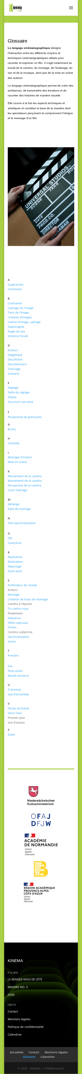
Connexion (15, 289)
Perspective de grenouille (25, 417)
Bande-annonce (18, 675)
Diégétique (15, 355)
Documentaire (17, 364)
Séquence (14, 618)
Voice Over (15, 713)
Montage (14, 594)
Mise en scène (17, 462)
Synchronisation (18, 637)
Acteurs (13, 350)
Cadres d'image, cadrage (24, 322)
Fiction (12, 627)
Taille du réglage (19, 392)
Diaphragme (16, 327)
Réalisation (15, 557)
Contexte (14, 443)
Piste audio (15, 671)
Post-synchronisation (22, 523)
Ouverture (14, 543)
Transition (14, 689)
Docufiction (15, 359)
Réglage (13, 387)
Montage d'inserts (20, 457)
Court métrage (17, 490)
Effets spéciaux (18, 623)
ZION (11, 995)
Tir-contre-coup (18, 608)
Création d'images (20, 317)
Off (10, 538)
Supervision (15, 284)
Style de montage (19, 509)
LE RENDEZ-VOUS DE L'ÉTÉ (25, 979)
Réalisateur (15, 562)
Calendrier (15, 1034)
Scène (12, 641)
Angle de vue (16, 331)
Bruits (12, 429)
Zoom (11, 734)
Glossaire (29, 1057)
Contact (13, 1011)
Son (10, 666)
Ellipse (12, 397)
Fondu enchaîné (18, 708)
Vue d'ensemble (18, 694)
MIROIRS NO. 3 (18, 987)
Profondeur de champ (22, 585)
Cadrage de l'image (20, 308)
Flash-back (15, 571)
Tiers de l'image (18, 312)
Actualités (16, 1052)
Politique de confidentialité (26, 1027)
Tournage (14, 369)
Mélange (13, 504)
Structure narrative (20, 402)
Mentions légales (19, 1019)
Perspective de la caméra (24, 485)
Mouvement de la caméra (25, 476)
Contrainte (15, 303)
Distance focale (18, 336)
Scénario (13, 373)
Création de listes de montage (28, 599)
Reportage (14, 566)
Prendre (13, 655)
